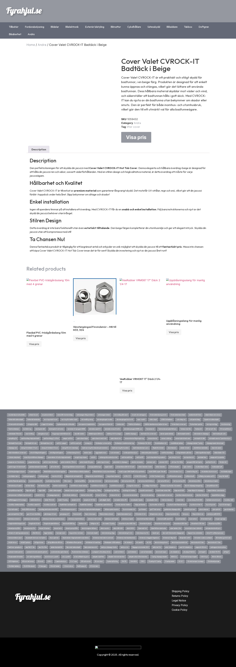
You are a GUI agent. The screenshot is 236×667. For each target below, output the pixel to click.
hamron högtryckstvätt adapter (90, 509)
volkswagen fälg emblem (85, 415)
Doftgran (204, 26)
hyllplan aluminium (213, 500)
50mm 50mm (216, 557)
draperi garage (220, 519)
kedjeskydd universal (165, 495)
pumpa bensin (189, 457)
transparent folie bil (106, 424)
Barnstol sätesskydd (73, 547)
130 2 (142, 561)
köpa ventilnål (179, 490)
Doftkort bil (82, 523)
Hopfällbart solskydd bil (68, 504)
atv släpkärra (174, 552)
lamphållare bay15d (15, 490)
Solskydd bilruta (30, 443)
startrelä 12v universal (148, 434)
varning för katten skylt (69, 419)
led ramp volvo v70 (128, 481)
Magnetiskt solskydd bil (74, 476)
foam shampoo (90, 514)
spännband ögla (82, 438)
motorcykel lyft (217, 467)
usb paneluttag (195, 419)
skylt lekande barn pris (141, 448)
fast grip (185, 514)
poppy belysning (33, 462)
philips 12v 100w (177, 462)
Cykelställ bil (142, 528)
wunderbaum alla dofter (17, 415)
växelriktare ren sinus (212, 415)
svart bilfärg (30, 434)
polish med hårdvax (50, 462)
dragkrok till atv (34, 523)
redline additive (127, 457)
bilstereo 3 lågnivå (169, 538)
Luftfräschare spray (174, 476)
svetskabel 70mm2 (15, 434)
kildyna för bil (114, 495)
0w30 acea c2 (81, 566)
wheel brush (33, 415)
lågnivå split (30, 490)
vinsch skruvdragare (139, 415)
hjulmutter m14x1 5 (156, 504)
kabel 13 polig (63, 500)
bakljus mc (124, 547)
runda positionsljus (130, 452)
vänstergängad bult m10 (125, 419)
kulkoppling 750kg (94, 490)
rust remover (114, 452)
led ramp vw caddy (111, 481)
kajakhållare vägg (218, 495)
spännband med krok (99, 438)
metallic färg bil (192, 471)
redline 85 (139, 457)
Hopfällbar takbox (86, 504)
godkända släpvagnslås (172, 509)
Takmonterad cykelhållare (167, 429)
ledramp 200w (80, 481)
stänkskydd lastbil (183, 434)
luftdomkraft (189, 476)
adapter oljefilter (98, 557)
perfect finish (210, 462)
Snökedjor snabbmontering (124, 443)
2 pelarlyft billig (112, 561)
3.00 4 (49, 561)
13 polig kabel (169, 561)
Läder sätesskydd (55, 490)
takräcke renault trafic (112, 429)
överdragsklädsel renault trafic (73, 467)
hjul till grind (210, 504)
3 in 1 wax (73, 561)
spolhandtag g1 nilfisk (51, 438)
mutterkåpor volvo (202, 467)
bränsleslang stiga (108, 533)
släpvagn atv (13, 448)
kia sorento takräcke (130, 495)
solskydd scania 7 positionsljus (219, 438)
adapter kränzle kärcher (116, 557)
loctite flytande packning (17, 481)
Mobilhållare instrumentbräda (104, 471)
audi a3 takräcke (146, 552)
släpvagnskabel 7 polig (194, 443)
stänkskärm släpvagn (201, 434)
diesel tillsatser (44, 528)
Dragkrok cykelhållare (51, 523)
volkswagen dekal (104, 415)
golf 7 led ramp (155, 509)
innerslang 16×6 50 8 (195, 500)
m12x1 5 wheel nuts (157, 476)
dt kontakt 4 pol (206, 519)
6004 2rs (174, 557)
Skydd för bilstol (158, 448)
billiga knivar (39, 542)
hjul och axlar (13, 509)
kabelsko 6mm (36, 500)
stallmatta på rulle (219, 434)
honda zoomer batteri (123, 504)
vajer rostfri (141, 419)
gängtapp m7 (64, 514)
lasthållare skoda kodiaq (78, 486)
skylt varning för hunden (120, 448)
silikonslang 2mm (73, 452)
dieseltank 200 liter (180, 523)
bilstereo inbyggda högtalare (149, 538)
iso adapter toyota (137, 500)
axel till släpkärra (186, 547)
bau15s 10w (43, 547)
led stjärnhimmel (95, 481)
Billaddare (172, 26)
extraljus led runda (94, 519)
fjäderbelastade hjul (124, 514)
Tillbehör (13, 26)
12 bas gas (42, 566)
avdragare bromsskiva (218, 547)
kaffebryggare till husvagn (17, 500)
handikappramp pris (68, 509)
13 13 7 (181, 561)
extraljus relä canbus (31, 519)
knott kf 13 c (40, 495)
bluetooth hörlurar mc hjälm (36, 538)
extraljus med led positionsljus (53, 519)
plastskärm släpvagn (120, 462)
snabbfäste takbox (177, 443)
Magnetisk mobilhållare (94, 476)
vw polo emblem (47, 415)
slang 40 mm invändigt (70, 448)
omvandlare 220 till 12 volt (125, 467)
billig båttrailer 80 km (55, 542)
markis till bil (56, 476)
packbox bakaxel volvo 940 (37, 467)
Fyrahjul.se (24, 10)
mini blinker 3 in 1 (176, 471)
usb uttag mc (181, 419)
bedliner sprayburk (15, 547)
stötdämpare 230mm (95, 434)
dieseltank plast (145, 523)
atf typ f (226, 552)
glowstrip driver (189, 509)
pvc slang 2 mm (174, 457)
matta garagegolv (29, 476)
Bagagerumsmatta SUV (140, 547)
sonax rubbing (166, 438)
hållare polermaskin (112, 509)
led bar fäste (30, 486)
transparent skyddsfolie (87, 424)
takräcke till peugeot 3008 (76, 429)
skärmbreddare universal (17, 452)
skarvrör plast (216, 448)
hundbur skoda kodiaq (16, 504)
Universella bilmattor (16, 424)
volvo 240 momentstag (65, 415)
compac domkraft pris (213, 528)
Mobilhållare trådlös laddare (79, 471)
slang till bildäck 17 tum (29, 448)
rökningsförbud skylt (203, 452)
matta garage (43, 476)
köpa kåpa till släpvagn (196, 490)
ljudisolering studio (53, 481)
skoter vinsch (184, 448)
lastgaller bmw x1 (133, 486)
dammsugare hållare (89, 528)
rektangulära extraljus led (108, 457)
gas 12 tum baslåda (33, 514)
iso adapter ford (152, 500)
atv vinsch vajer (161, 552)
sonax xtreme (152, 438)
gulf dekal (142, 509)
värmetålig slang (87, 419)
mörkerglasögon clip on (17, 471)
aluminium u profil (51, 557)
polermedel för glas (86, 462)
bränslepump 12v (142, 533)
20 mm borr (99, 561)
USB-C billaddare (166, 419)
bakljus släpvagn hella (109, 547)
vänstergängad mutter (104, 419)
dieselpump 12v (29, 528)
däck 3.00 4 (130, 528)
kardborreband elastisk (184, 495)
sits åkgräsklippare (56, 452)
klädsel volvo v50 (86, 495)
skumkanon (172, 448)
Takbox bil (198, 429)
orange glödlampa (94, 467)
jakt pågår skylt (105, 500)
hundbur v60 (228, 500)
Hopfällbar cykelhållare (104, 504)
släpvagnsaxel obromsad (215, 443)
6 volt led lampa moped (189, 557)
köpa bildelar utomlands (216, 490)
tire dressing (225, 424)
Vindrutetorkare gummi (158, 415)
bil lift (149, 542)
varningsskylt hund (50, 419)
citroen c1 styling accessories (18, 533)
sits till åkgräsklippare (38, 452)
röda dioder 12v (219, 452)
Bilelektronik (72, 26)
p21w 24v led (55, 467)
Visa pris (136, 137)
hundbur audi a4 (49, 504)
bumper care (61, 533)
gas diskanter (229, 509)
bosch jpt (156, 533)
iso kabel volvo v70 (120, 500)
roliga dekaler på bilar (184, 452)
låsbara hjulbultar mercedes (171, 486)
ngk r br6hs (187, 467)
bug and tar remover (76, 533)
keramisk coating (147, 495)
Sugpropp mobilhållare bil (61, 434)
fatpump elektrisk (172, 514)
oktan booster (160, 467)
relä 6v (93, 457)
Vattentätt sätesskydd (16, 419)
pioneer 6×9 (163, 462)
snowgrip (88, 443)
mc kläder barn (14, 476)
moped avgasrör (34, 471)
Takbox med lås (185, 429)
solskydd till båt (199, 438)
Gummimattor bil (129, 509)
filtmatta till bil (140, 514)
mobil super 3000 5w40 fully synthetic (131, 471)
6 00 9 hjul (204, 557)
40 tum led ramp (28, 561)
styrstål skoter (79, 434)
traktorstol (120, 424)
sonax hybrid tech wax (182, 438)
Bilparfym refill (185, 538)
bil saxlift (139, 542)
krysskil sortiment (146, 490)
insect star (180, 500)
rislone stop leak (14, 457)
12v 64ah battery (14, 566)
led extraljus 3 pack (15, 486)
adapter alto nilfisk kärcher (138, 557)
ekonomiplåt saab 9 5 (165, 519)
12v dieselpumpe (213, 561)
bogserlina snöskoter (195, 533)
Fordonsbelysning (34, 26)
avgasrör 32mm (201, 547)
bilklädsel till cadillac (93, 542)
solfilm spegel (61, 443)
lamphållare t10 (212, 486)
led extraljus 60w (195, 481)
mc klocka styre (226, 471)
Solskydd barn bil (46, 443)
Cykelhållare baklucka (158, 528)
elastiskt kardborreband (145, 519)
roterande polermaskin (149, 452)
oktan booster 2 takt (145, 467)
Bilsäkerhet (15, 34)
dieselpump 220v (14, 528)
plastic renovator (137, 462)
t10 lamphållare (225, 429)
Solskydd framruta (15, 443)
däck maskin (105, 528)
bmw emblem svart (15, 538)
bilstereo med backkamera (126, 538)
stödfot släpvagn (130, 434)
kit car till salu (101, 495)
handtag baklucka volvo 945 (48, 509)
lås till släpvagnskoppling (193, 486)
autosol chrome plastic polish (37, 552)
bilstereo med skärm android (103, 538)
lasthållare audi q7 (116, 486)
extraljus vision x (14, 519)
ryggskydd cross (100, 452)
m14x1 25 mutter (140, 476)
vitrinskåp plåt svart (121, 415)
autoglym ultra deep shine (101, 552)
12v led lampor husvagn (195, 561)
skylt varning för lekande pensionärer (95, 448)
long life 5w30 (223, 476)
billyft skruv (13, 542)
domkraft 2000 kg (69, 523)
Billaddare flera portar (74, 542)
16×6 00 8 (133, 561)
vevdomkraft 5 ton (195, 415)
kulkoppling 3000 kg (112, 490)
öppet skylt (108, 467)
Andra (31, 34)
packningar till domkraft (17, 467)
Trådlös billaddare (134, 424)
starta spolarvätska (166, 434)
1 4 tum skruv (68, 566)
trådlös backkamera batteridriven (156, 424)
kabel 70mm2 (49, 500)
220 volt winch (86, 561)
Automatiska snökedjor (80, 552)
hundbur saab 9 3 (34, 504)
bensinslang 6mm (161, 542)
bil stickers (128, 542)
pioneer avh (151, 462)
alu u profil (66, 557)
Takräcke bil (150, 429)
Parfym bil (223, 462)
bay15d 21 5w (30, 547)
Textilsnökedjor (14, 429)
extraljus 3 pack (127, 519)
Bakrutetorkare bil (90, 547)
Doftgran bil (95, 523)
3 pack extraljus (61, 561)
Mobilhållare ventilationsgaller (55, 471)
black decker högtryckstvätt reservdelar (76, 538)
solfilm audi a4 (75, 443)
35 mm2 (40, 561)
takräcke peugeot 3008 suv (133, 429)
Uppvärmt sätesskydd (211, 419)
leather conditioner (59, 486)
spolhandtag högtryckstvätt (30, 438)
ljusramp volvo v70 (35, 481)
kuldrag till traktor (129, 490)
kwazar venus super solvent (74, 490)
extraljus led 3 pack (111, 519)
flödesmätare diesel (106, 514)
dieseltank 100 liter (198, 523)
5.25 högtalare (13, 561)
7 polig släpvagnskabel (159, 557)
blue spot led (54, 538)
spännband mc (116, 438)
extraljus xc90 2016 (213, 514)
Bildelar (55, 26)
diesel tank (58, 528)
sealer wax (87, 452)
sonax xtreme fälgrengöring (134, 438)
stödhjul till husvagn (114, 434)
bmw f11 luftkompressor (215, 533)
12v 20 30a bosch (29, 566)
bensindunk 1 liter (214, 542)
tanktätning (27, 429)
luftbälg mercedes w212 (206, 476)
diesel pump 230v (72, 528)
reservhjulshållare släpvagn (34, 457)
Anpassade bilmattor (16, 557)
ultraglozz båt (32, 424)
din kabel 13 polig (109, 523)
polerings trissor (103, 462)
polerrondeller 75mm (68, 462)
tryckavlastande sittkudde (65, 424)
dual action (193, 519)
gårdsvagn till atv (50, 514)
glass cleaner (204, 509)
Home (30, 45)
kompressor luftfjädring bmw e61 (20, 495)
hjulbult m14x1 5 (196, 504)
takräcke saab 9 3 (95, 429)
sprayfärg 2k (13, 438)
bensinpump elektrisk (179, 542)
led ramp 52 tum (163, 481)
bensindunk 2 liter (197, 542)
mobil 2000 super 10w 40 (157, 471)
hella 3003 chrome (28, 509)
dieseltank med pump (162, 523)
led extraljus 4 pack (211, 481)
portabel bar (202, 457)
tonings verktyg (212, 424)
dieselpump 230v (214, 523)
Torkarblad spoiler (196, 424)
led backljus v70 (43, 486)
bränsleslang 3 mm (125, 533)
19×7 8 (124, 561)
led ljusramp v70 (179, 481)
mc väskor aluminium (209, 471)
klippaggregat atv (53, 495)
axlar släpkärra (170, 547)
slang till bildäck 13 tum (50, 448)
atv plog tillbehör (189, 552)
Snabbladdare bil (160, 443)
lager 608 (42, 490)
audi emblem (119, 552)
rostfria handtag (166, 452)
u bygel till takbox (47, 424)
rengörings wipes (81, 457)
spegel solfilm (68, 438)
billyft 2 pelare (25, 542)
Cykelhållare (134, 26)
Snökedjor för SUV (144, 443)
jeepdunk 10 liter (90, 500)
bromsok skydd (92, 533)
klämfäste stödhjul (70, 495)
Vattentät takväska (33, 419)
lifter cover (133, 126)
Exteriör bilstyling (94, 26)
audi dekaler (132, 552)
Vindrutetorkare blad (178, 415)
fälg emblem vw (197, 514)
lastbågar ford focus (150, 486)
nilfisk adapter (174, 467)
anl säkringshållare (34, 557)
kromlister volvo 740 (163, 490)
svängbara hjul (43, 434)
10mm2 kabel (55, 566)
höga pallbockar (140, 504)
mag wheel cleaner (113, 476)
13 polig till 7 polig (155, 561)
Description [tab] (38, 149)
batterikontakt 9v (56, 547)
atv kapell (202, 552)
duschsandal (180, 519)
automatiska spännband (59, 552)
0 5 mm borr (94, 566)
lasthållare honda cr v (98, 486)
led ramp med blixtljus (146, 481)
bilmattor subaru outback (203, 538)
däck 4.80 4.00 (118, 528)
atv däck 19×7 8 (215, 552)
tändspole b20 (40, 429)
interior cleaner (167, 500)
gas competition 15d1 (16, 514)
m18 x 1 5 (127, 476)
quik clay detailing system (156, 457)
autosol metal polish (16, 552)
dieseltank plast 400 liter (127, 523)
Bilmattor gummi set (223, 538)
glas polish (216, 509)
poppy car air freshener (16, 462)
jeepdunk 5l (76, 500)
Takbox (188, 26)
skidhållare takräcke (201, 448)
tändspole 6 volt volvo (56, 429)
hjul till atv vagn (224, 504)
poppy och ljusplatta (217, 457)
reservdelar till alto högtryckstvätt (59, 457)
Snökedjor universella (103, 443)
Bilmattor (116, 26)
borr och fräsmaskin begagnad (173, 533)
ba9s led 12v (157, 547)
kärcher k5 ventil (202, 495)
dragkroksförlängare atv (17, 523)
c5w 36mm (36, 533)
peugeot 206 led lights (194, 462)
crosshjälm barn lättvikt (193, 528)
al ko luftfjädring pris (81, 557)
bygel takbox (48, 533)
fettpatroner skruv (156, 514)
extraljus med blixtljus (76, 519)
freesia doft (77, 514)
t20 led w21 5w (211, 429)
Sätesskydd (153, 26)
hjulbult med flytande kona (177, 504)
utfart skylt (153, 419)
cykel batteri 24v (175, 528)
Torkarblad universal (178, 424)
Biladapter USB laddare (112, 542)
